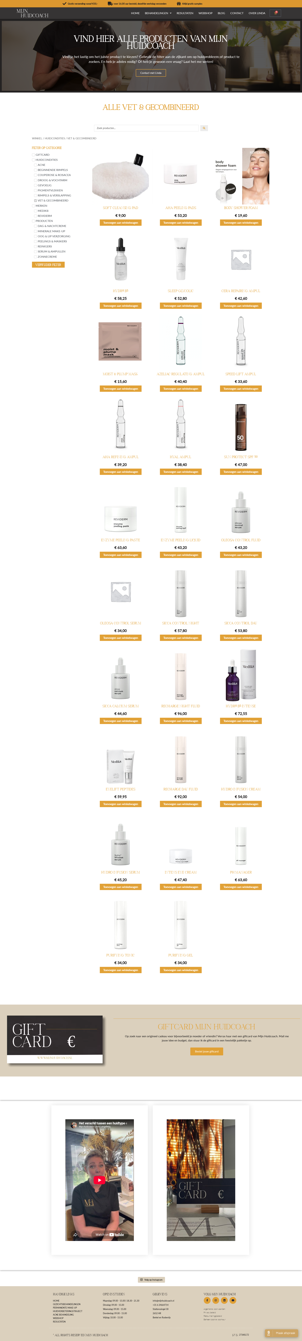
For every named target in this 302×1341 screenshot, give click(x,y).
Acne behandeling (63, 1314)
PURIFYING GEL (180, 955)
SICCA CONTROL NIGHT (180, 623)
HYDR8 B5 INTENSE (241, 706)
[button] (158, 13)
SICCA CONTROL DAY (241, 623)
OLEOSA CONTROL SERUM (120, 623)
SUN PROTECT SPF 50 (241, 457)
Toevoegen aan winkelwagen (120, 222)
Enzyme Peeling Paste (120, 540)
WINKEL (37, 138)
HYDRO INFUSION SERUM (120, 872)
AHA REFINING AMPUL (121, 457)
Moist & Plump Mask (120, 374)
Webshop (58, 1318)
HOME (135, 13)
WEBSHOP (206, 13)
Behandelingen (156, 13)
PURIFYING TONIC (120, 955)
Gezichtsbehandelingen (66, 1304)
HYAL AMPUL (180, 457)
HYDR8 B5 (120, 291)
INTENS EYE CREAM (181, 872)
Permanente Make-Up (65, 1307)
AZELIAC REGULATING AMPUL (181, 374)
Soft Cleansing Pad (120, 208)
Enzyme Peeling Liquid (180, 540)
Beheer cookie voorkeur (214, 1319)
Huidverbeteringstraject (67, 1311)
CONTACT (236, 13)
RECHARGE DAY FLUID (181, 789)
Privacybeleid (210, 1312)
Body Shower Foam (241, 208)
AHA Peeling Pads (180, 208)
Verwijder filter (48, 264)
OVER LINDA (257, 13)
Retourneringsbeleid (213, 1316)
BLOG (221, 13)
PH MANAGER (241, 872)
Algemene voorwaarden (214, 1309)
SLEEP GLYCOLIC (181, 291)
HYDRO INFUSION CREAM (241, 789)
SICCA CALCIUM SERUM (121, 706)
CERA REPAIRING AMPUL (241, 291)
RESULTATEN (185, 13)
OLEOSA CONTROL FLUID (241, 540)
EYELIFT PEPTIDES (120, 789)
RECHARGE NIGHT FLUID (180, 706)
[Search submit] (204, 128)
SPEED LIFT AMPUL (241, 374)
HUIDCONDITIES (55, 138)
